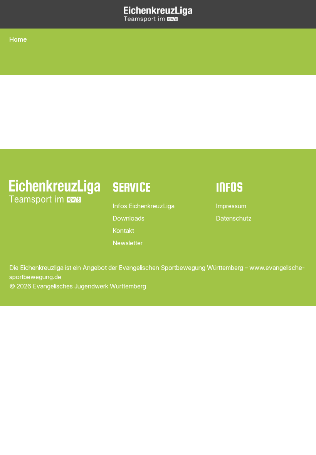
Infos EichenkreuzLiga (144, 206)
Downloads (129, 218)
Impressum (231, 206)
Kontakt (123, 230)
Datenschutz (234, 218)
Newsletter (128, 243)
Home (18, 39)
